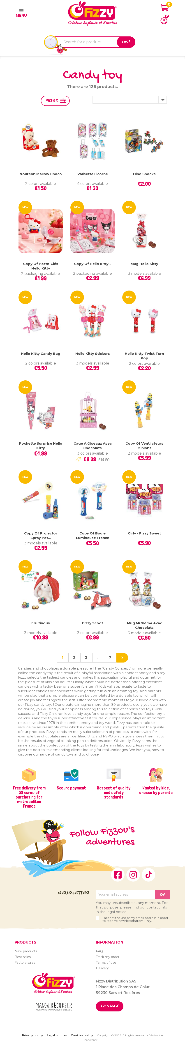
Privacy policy (32, 1035)
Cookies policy (82, 1035)
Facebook (118, 875)
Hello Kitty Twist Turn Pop (144, 355)
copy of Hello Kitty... (92, 264)
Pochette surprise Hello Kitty (40, 445)
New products (26, 951)
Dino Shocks (144, 174)
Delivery (102, 968)
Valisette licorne (92, 174)
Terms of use (106, 963)
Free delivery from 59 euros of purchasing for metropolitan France (29, 797)
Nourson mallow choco (41, 174)
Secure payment (71, 788)
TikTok (148, 875)
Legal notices (57, 1035)
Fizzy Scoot (92, 623)
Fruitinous (40, 623)
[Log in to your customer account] (164, 20)
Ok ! (126, 42)
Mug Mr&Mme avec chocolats (144, 625)
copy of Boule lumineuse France (92, 535)
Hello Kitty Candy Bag (40, 353)
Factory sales (25, 963)
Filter (52, 100)
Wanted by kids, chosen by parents (156, 790)
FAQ (99, 951)
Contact (109, 1006)
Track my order (107, 957)
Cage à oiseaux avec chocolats (93, 445)
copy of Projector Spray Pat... (40, 535)
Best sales (23, 957)
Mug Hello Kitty (144, 264)
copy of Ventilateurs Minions (144, 445)
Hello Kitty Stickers (92, 353)
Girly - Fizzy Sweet (144, 533)
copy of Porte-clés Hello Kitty (40, 266)
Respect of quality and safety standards (113, 792)
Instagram (133, 875)
